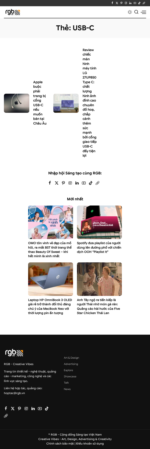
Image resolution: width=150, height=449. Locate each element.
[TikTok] (139, 3)
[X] (117, 3)
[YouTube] (135, 3)
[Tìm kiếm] (136, 12)
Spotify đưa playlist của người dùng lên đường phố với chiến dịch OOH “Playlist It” (99, 247)
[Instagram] (126, 3)
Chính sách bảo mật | (61, 443)
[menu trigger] (143, 12)
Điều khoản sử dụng (90, 443)
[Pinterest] (121, 3)
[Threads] (144, 3)
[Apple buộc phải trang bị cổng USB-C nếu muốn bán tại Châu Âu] (16, 103)
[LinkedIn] (130, 3)
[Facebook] (112, 3)
